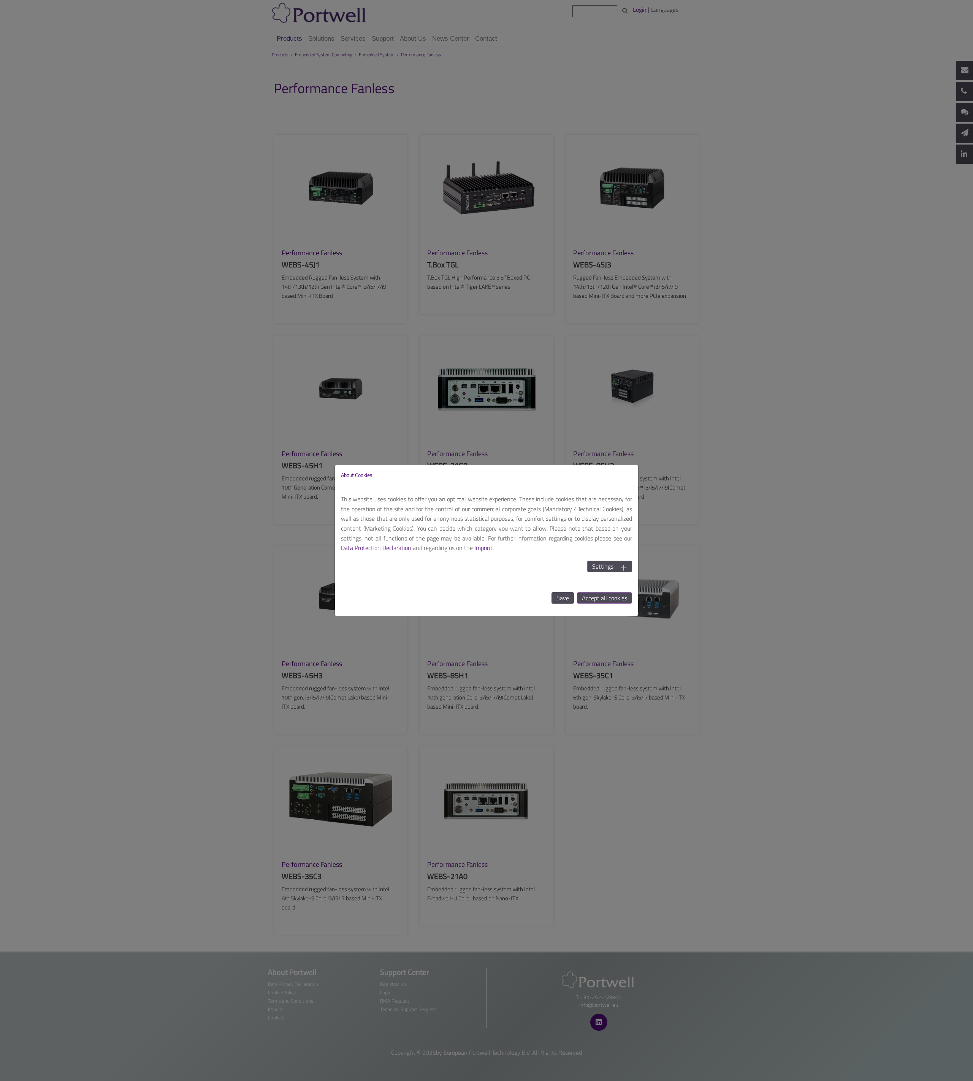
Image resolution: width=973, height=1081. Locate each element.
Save (562, 597)
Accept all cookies (604, 597)
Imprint (483, 547)
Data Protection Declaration (376, 547)
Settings (602, 566)
